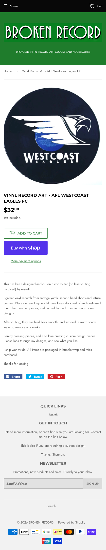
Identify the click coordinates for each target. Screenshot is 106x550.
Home (8, 71)
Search (53, 414)
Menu (14, 6)
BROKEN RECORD (41, 522)
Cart (99, 6)
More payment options (26, 261)
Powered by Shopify (71, 522)
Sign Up (93, 483)
